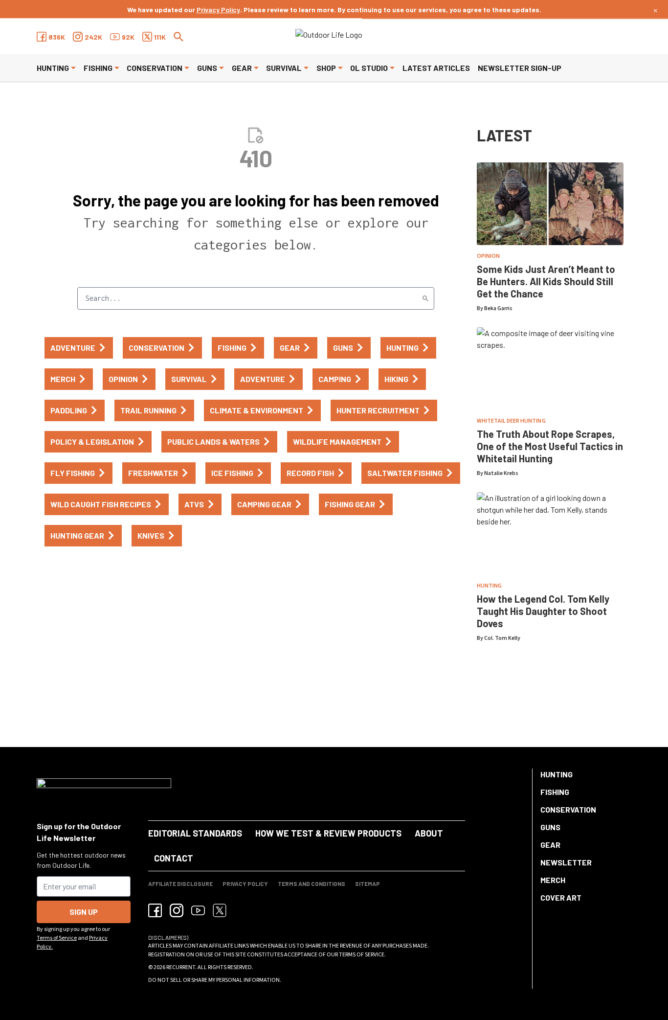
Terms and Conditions (311, 883)
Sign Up (83, 911)
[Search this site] (178, 37)
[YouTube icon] (198, 910)
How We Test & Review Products (328, 833)
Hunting (53, 67)
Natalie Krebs (501, 473)
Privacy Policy (218, 9)
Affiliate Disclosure (180, 883)
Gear (242, 67)
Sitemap (367, 883)
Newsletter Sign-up (519, 67)
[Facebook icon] (155, 910)
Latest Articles (436, 67)
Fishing (98, 67)
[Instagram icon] (176, 910)
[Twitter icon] (219, 910)
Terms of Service (57, 938)
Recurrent (180, 967)
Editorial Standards (195, 833)
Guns (207, 67)
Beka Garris (498, 308)
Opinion (488, 256)
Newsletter (566, 862)
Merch (552, 879)
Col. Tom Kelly (502, 638)
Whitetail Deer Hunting (511, 421)
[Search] (425, 298)
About (429, 833)
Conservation (154, 67)
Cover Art (560, 897)
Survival (284, 67)
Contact (173, 858)
